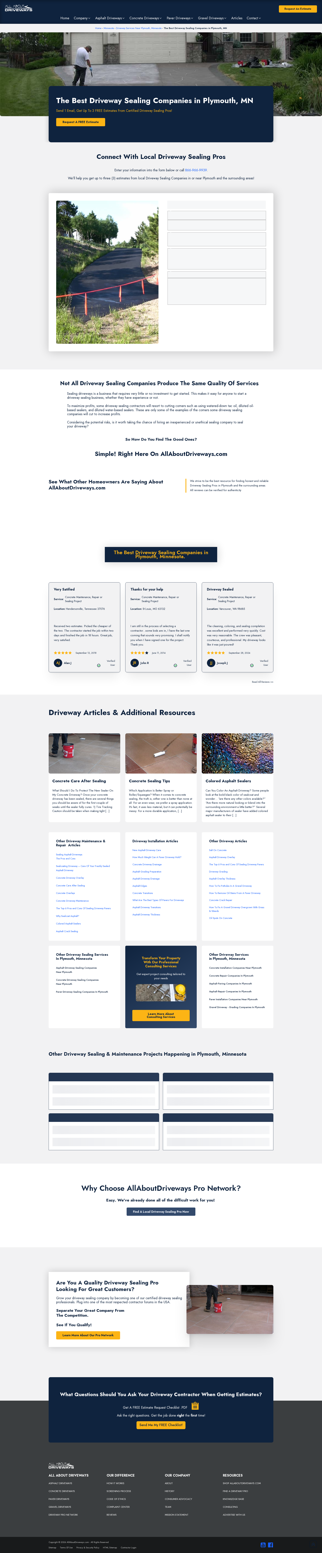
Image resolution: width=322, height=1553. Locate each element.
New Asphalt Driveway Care (146, 850)
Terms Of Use (66, 1547)
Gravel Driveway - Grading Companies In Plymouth (237, 1007)
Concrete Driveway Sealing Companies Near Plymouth (77, 982)
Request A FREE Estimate (81, 122)
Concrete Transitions (142, 893)
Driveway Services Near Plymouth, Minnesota (139, 28)
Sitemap (52, 1547)
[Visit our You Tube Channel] (262, 1545)
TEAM (168, 1507)
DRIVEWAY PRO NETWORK (63, 1514)
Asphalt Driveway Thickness (146, 914)
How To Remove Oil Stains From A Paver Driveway (234, 893)
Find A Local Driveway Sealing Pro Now (161, 1212)
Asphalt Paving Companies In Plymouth (230, 983)
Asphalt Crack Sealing (67, 931)
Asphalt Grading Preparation (146, 871)
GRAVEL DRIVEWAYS (60, 1507)
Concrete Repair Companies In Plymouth (231, 975)
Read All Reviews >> (262, 682)
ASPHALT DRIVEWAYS (60, 1483)
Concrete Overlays (65, 893)
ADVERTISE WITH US (234, 1514)
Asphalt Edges (139, 886)
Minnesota (109, 28)
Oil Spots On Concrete (220, 918)
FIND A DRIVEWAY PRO (235, 1491)
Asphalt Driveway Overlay (222, 857)
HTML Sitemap (110, 1547)
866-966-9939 (196, 170)
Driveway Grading (218, 871)
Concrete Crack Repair (220, 900)
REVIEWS (112, 1514)
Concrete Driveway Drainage (147, 864)
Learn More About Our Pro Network (88, 1335)
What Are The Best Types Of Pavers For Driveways (158, 900)
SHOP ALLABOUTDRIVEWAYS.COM (242, 1483)
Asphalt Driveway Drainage (146, 878)
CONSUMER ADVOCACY (178, 1499)
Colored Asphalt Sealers (68, 923)
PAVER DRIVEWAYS (59, 1499)
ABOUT (169, 1483)
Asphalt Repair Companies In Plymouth (230, 991)
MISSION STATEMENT (176, 1514)
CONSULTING (230, 1507)
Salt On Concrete (218, 850)
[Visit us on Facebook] (269, 1545)
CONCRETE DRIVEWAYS (62, 1491)
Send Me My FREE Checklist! (161, 1425)
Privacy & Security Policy (87, 1547)
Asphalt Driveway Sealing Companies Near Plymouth (76, 970)
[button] (82, 18)
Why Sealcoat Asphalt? (67, 916)
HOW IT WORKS (115, 1483)
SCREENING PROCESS (119, 1491)
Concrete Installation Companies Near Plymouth (235, 968)
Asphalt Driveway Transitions (146, 907)
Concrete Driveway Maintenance (72, 900)
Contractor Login (128, 1547)
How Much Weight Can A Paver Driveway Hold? (156, 857)
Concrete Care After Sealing (70, 885)
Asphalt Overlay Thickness (222, 878)
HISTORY (169, 1491)
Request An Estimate (297, 9)
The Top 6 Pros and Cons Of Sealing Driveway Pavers (83, 908)
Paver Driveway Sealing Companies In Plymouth (82, 991)
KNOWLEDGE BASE (233, 1499)
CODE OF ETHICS (116, 1499)
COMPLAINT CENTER (118, 1507)
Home (98, 28)
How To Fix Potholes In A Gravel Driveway (230, 886)
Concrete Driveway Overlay (70, 878)
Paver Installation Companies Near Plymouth (233, 999)
